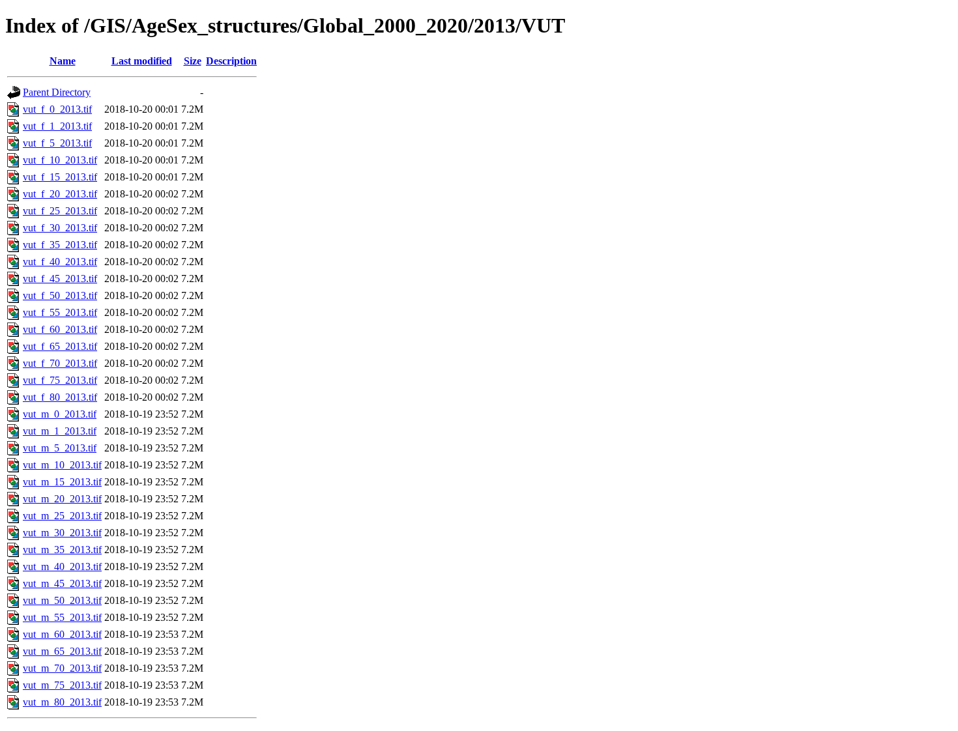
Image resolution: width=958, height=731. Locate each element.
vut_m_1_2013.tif (59, 431)
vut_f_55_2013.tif (60, 312)
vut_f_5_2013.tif (57, 143)
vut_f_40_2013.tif (60, 261)
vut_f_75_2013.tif (60, 380)
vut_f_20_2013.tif (60, 193)
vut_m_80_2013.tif (62, 702)
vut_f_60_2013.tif (60, 329)
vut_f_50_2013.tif (60, 295)
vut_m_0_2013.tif (59, 414)
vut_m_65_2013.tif (62, 651)
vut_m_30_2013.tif (62, 532)
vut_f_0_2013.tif (57, 109)
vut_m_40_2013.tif (62, 566)
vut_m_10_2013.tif (62, 464)
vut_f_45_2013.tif (60, 278)
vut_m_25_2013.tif (62, 515)
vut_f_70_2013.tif (60, 363)
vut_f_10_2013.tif (60, 159)
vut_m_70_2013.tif (62, 668)
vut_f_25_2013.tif (60, 210)
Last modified (141, 60)
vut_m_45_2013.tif (62, 583)
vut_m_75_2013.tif (62, 685)
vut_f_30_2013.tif (60, 227)
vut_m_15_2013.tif (62, 481)
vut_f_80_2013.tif (60, 397)
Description (231, 60)
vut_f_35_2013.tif (60, 244)
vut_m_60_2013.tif (62, 634)
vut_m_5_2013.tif (59, 447)
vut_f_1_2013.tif (57, 126)
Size (192, 60)
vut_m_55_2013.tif (62, 617)
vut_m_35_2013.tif (62, 549)
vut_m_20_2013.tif (62, 498)
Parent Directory (57, 92)
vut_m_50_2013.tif (62, 600)
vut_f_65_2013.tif (60, 346)
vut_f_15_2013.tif (60, 176)
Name (63, 60)
